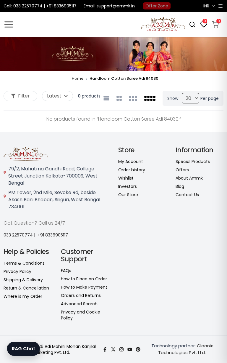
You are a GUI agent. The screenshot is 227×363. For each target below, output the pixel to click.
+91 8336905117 (53, 235)
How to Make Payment (84, 287)
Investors (127, 186)
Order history (131, 170)
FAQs (66, 271)
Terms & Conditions (24, 263)
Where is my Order (23, 296)
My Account (130, 161)
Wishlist (126, 178)
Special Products (193, 161)
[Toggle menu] (9, 24)
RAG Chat (23, 348)
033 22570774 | (19, 235)
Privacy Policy (17, 271)
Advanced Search (79, 304)
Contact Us (187, 195)
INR (206, 6)
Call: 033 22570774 (23, 6)
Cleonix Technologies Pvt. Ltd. (185, 349)
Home (78, 78)
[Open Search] (192, 24)
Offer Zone (156, 6)
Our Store (128, 195)
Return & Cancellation (26, 288)
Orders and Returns (81, 295)
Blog (180, 186)
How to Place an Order (84, 279)
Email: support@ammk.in (109, 6)
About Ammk (189, 178)
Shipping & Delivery (23, 280)
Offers (182, 170)
